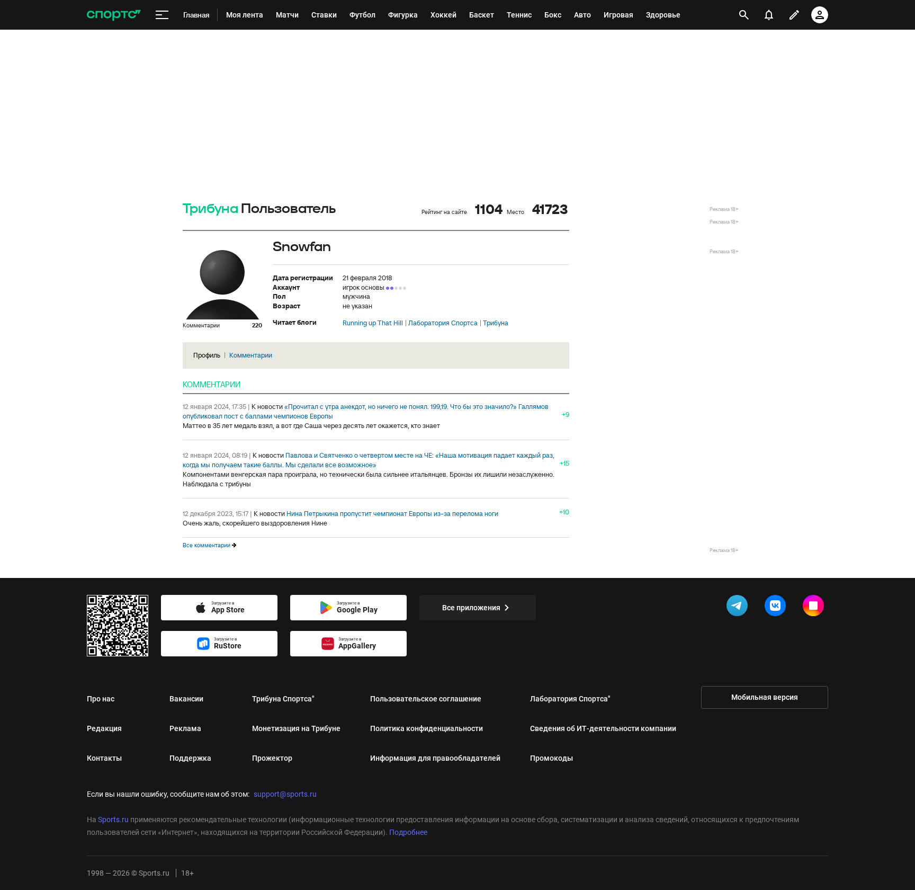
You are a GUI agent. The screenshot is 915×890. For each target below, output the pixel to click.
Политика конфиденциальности (426, 728)
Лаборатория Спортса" (570, 699)
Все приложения (471, 607)
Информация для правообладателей (435, 758)
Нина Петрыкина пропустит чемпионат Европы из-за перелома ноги (392, 513)
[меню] (162, 15)
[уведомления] (769, 15)
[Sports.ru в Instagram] (815, 607)
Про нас (100, 699)
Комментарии (250, 355)
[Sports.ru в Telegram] (739, 607)
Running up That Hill (373, 323)
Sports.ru (113, 819)
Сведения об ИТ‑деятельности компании (603, 728)
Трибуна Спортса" (283, 699)
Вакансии (186, 699)
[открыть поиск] (744, 15)
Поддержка (190, 758)
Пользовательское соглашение (425, 699)
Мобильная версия (764, 697)
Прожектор (272, 758)
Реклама (185, 728)
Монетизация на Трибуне (296, 728)
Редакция (104, 728)
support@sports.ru (285, 794)
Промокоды (551, 758)
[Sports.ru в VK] (777, 607)
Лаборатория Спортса (443, 323)
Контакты (104, 758)
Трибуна (210, 209)
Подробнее (408, 832)
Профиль (206, 355)
